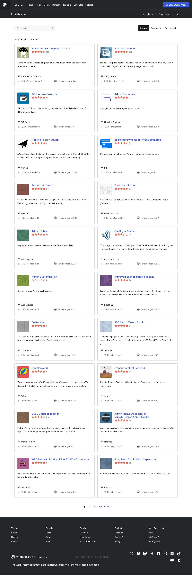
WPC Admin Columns (44, 94)
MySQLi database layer (45, 413)
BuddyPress (156, 541)
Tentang (15, 528)
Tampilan (50, 528)
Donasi (119, 537)
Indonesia (42, 557)
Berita (14, 532)
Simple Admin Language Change (50, 48)
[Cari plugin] (52, 28)
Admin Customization (44, 276)
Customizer (38, 322)
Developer (85, 537)
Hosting (14, 537)
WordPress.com (157, 528)
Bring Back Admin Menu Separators (135, 459)
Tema (48, 532)
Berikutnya (104, 506)
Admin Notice (39, 231)
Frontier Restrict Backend (129, 368)
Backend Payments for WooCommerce (137, 139)
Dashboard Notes (124, 185)
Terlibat (118, 528)
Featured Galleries (125, 48)
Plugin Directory (18, 14)
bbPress (154, 537)
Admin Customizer (125, 94)
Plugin (48, 537)
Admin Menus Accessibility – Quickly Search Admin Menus (131, 415)
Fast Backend (39, 368)
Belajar (83, 528)
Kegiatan (119, 532)
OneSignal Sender (125, 231)
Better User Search (42, 185)
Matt (152, 532)
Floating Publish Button (45, 139)
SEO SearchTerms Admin (129, 322)
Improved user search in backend (134, 276)
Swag (118, 541)
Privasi (14, 541)
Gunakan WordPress (176, 5)
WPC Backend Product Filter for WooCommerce (60, 459)
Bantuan (84, 532)
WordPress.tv (87, 541)
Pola (48, 541)
